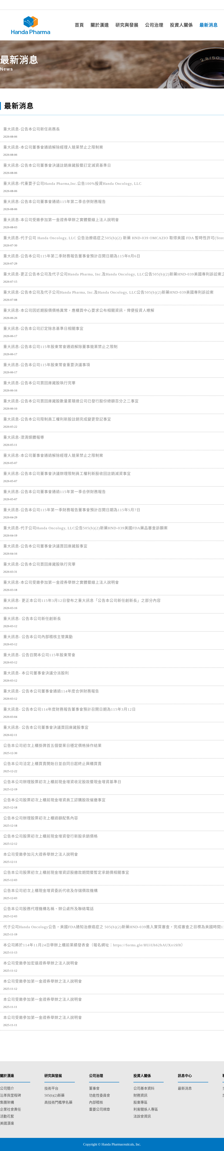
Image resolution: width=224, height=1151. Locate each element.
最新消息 (185, 1088)
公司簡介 (7, 1088)
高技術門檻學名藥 (58, 1102)
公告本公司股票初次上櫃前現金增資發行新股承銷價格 (50, 836)
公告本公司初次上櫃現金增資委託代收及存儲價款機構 (50, 891)
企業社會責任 (10, 1109)
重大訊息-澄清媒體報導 (23, 437)
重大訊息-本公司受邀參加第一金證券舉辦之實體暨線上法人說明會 (61, 220)
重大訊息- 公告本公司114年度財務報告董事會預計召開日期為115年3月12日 (69, 709)
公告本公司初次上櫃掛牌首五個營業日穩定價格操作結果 (52, 746)
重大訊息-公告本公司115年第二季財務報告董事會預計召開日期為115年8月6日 (71, 256)
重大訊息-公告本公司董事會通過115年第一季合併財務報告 (54, 492)
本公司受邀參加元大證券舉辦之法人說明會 (40, 854)
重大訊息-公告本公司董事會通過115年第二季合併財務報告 (54, 202)
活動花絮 (7, 1116)
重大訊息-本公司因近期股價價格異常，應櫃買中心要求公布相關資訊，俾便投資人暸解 (78, 310)
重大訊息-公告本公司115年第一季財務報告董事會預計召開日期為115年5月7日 (71, 510)
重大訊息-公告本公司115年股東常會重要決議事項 (46, 365)
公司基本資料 (143, 1088)
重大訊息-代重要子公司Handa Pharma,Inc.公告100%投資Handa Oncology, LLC (72, 184)
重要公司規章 (99, 1109)
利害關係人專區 (145, 1109)
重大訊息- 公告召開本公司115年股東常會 (39, 655)
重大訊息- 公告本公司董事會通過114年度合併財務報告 (51, 691)
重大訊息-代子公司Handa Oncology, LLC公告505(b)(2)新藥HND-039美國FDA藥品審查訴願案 (85, 528)
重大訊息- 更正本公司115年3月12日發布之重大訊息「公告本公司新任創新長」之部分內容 (82, 601)
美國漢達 (7, 1123)
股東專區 (140, 1102)
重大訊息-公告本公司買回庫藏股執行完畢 (39, 383)
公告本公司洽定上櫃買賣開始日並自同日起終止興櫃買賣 (52, 764)
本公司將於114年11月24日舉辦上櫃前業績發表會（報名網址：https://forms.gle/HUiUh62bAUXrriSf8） (94, 945)
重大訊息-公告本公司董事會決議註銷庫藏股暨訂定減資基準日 (57, 165)
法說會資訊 (142, 1116)
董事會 (94, 1088)
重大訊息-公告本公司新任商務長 (31, 129)
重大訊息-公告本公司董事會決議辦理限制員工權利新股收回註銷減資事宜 (67, 474)
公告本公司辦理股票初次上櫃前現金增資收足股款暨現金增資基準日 (62, 782)
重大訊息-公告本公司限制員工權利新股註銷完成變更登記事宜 (57, 419)
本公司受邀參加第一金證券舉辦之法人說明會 (42, 981)
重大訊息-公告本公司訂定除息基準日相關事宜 (43, 329)
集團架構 (7, 1102)
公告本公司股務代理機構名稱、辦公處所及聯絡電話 (48, 909)
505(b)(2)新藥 (54, 1095)
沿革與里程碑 (10, 1095)
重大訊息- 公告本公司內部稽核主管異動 (38, 637)
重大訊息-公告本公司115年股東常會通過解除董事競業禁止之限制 (60, 347)
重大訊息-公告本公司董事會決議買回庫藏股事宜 (45, 546)
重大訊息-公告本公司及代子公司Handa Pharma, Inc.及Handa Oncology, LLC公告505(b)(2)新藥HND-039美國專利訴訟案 (108, 292)
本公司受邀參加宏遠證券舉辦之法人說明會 (40, 963)
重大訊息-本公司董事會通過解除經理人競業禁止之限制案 (53, 147)
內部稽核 (96, 1102)
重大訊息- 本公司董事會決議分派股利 (36, 673)
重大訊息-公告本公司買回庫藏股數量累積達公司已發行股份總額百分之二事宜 (71, 401)
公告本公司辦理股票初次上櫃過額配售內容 (40, 818)
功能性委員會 (99, 1095)
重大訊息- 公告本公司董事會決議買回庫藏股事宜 (46, 727)
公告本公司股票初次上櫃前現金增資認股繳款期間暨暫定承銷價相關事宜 (66, 873)
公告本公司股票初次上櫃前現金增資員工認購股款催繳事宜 (54, 800)
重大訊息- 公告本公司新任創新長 (32, 619)
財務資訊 (140, 1095)
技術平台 (51, 1088)
